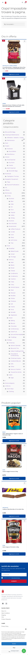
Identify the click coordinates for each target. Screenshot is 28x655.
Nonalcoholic (12, 226)
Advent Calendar (15, 345)
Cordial (13, 232)
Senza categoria (9, 383)
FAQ (2, 617)
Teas (12, 243)
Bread (12, 268)
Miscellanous (10, 154)
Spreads (13, 312)
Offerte (7, 190)
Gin (12, 207)
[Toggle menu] (2, 2)
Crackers (13, 279)
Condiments (14, 273)
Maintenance (11, 140)
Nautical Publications (13, 184)
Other (12, 366)
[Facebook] (2, 603)
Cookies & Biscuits (16, 361)
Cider (12, 204)
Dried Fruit (14, 331)
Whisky (13, 218)
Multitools (8, 173)
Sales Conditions (5, 613)
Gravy (12, 284)
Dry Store (11, 162)
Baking (13, 320)
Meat (12, 290)
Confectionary (15, 329)
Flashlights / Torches (13, 176)
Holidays (9, 340)
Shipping (3, 615)
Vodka (12, 215)
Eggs (12, 377)
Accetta (14, 643)
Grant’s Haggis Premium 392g (10, 471)
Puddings (13, 337)
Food (8, 245)
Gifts (12, 364)
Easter (10, 375)
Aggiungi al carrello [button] (14, 74)
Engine (7, 146)
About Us (3, 611)
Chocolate (14, 326)
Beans (12, 265)
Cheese (13, 270)
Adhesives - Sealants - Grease (15, 137)
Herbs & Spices (15, 287)
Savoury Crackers (16, 369)
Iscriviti (14, 581)
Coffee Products (15, 229)
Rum (12, 209)
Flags (8, 182)
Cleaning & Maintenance (12, 134)
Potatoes (13, 301)
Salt (12, 304)
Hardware (10, 148)
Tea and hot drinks (16, 372)
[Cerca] (22, 2)
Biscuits (13, 323)
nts (6, 187)
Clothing (11, 391)
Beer (12, 201)
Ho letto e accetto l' (12, 577)
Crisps (12, 281)
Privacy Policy (4, 626)
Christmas (11, 342)
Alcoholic (11, 198)
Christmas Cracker (16, 358)
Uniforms (7, 386)
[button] (26, 629)
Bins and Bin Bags (10, 132)
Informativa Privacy (15, 577)
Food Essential (11, 159)
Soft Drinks (14, 240)
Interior (7, 157)
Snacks (11, 165)
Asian (12, 262)
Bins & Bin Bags (13, 171)
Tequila (13, 212)
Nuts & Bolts (12, 151)
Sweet (10, 318)
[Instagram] (6, 603)
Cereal (12, 254)
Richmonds (8, 193)
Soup (12, 309)
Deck (6, 143)
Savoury (11, 259)
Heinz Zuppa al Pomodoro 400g (11, 547)
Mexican (13, 293)
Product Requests (6, 619)
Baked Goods (14, 251)
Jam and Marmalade (16, 334)
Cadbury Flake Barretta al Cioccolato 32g (13, 509)
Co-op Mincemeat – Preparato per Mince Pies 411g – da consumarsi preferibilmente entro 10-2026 (14, 68)
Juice (12, 234)
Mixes (12, 237)
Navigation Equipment (11, 179)
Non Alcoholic (13, 223)
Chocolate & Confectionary (10, 65)
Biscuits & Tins (15, 348)
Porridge (13, 256)
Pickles (13, 298)
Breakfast (11, 248)
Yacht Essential (11, 168)
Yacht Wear (10, 388)
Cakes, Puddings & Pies (17, 351)
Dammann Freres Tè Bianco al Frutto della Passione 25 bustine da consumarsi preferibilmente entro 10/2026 (13, 106)
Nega (14, 647)
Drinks (4, 103)
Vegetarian (14, 315)
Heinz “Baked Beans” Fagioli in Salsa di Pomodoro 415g (13, 434)
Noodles (13, 295)
